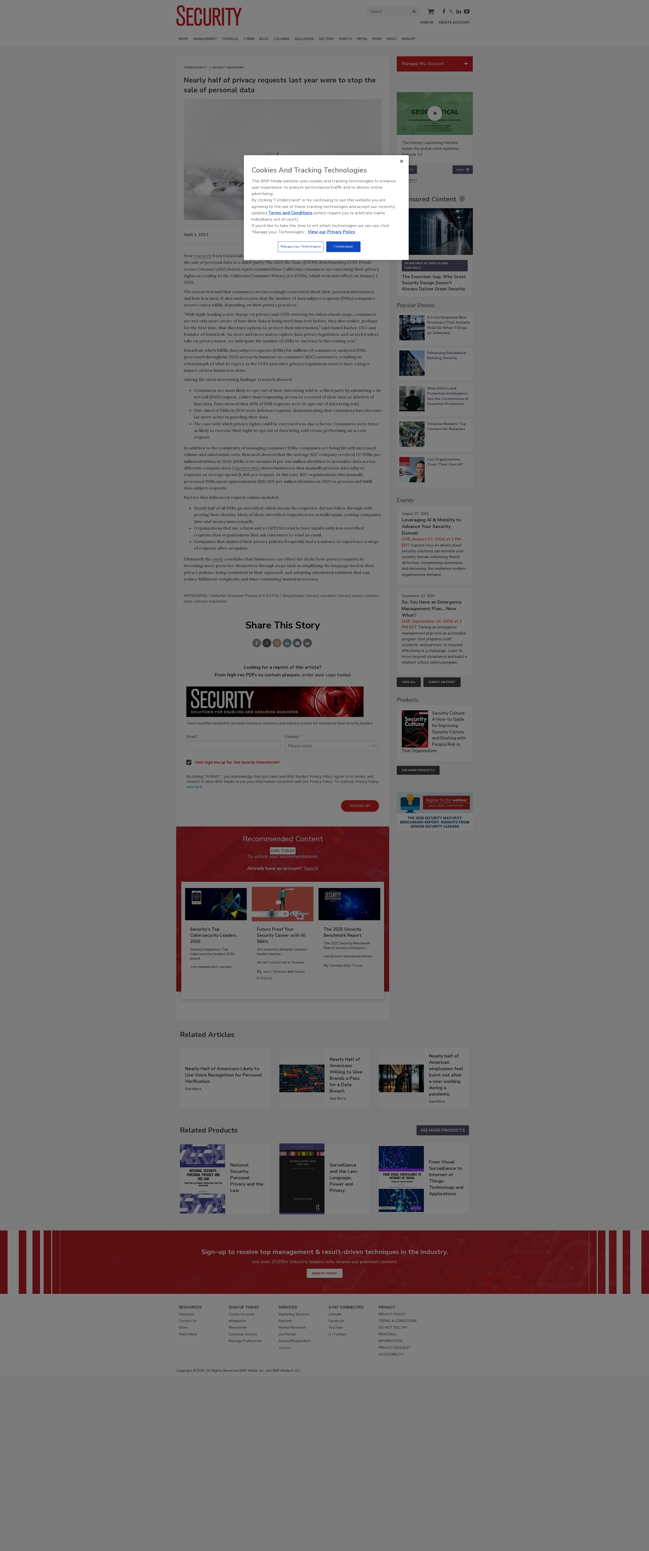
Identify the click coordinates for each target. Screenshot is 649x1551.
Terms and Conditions (290, 213)
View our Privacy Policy (331, 232)
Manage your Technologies (301, 246)
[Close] (401, 161)
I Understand (343, 246)
